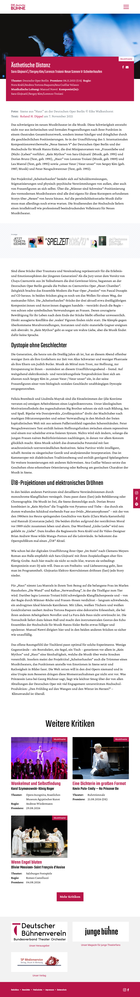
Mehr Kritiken (70, 896)
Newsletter (26, 990)
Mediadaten (37, 990)
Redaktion (15, 990)
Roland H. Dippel (31, 116)
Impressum (49, 990)
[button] (122, 67)
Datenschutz (62, 990)
